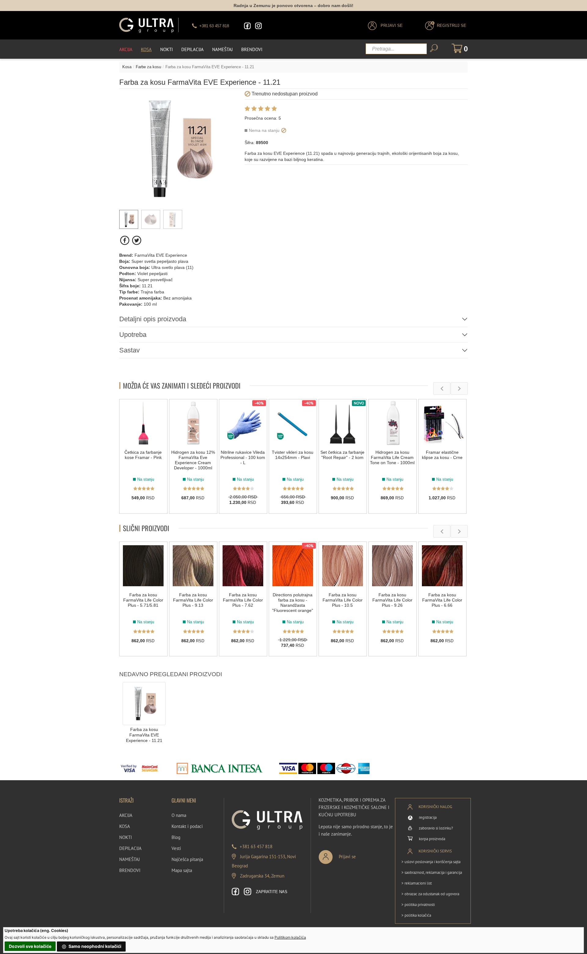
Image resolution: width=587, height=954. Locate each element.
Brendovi (251, 49)
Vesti (176, 848)
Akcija (125, 49)
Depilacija (192, 49)
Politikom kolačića (290, 937)
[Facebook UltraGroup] (247, 26)
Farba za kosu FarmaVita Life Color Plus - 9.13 (193, 600)
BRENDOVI (129, 870)
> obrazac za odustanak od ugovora (430, 893)
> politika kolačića (416, 915)
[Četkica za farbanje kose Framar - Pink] (143, 423)
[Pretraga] (434, 48)
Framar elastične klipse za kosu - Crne (442, 455)
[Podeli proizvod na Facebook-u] (125, 240)
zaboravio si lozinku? (436, 828)
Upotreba (132, 334)
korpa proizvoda (432, 838)
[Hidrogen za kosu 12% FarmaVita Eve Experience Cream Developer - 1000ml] (193, 423)
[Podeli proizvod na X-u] (136, 240)
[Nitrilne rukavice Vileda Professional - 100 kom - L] (243, 423)
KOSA (124, 826)
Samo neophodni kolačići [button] (94, 946)
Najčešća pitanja (187, 859)
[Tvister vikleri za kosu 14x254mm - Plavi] (293, 423)
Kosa (146, 49)
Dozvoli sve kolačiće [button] (30, 946)
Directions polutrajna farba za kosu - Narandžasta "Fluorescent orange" (292, 602)
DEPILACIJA (130, 848)
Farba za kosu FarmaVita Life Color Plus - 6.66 (442, 600)
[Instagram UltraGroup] (258, 26)
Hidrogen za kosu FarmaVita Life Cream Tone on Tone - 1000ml (392, 457)
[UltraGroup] (146, 25)
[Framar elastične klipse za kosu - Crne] (442, 423)
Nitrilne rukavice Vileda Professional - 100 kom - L (242, 457)
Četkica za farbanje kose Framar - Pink (143, 455)
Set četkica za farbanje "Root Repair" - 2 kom (342, 455)
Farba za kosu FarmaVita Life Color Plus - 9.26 (392, 600)
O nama (179, 815)
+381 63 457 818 (256, 846)
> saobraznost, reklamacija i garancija (431, 872)
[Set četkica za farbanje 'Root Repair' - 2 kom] (343, 423)
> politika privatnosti (418, 904)
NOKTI (125, 837)
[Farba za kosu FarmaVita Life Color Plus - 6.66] (442, 566)
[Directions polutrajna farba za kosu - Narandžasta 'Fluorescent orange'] (293, 566)
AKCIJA (125, 815)
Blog (176, 837)
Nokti (166, 49)
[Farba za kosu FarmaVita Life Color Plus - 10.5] (343, 566)
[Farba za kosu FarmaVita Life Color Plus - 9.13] (193, 566)
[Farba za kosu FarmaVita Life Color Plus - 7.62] (243, 566)
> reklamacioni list (416, 883)
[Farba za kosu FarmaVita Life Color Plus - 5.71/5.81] (143, 566)
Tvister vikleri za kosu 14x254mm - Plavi (292, 455)
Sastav (129, 350)
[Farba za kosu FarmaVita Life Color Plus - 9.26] (392, 566)
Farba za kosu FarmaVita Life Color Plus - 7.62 (243, 600)
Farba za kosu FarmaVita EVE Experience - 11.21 (144, 735)
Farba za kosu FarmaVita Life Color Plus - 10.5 (343, 600)
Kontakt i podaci (187, 826)
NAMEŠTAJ (129, 859)
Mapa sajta (182, 870)
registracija (428, 817)
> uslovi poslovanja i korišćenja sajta (430, 861)
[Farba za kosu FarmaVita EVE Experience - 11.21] (144, 703)
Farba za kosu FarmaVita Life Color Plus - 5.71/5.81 (143, 600)
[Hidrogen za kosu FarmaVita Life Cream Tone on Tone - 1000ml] (392, 423)
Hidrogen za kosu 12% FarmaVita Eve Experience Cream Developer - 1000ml (193, 460)
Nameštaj (222, 49)
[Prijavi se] (357, 854)
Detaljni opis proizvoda (152, 319)
